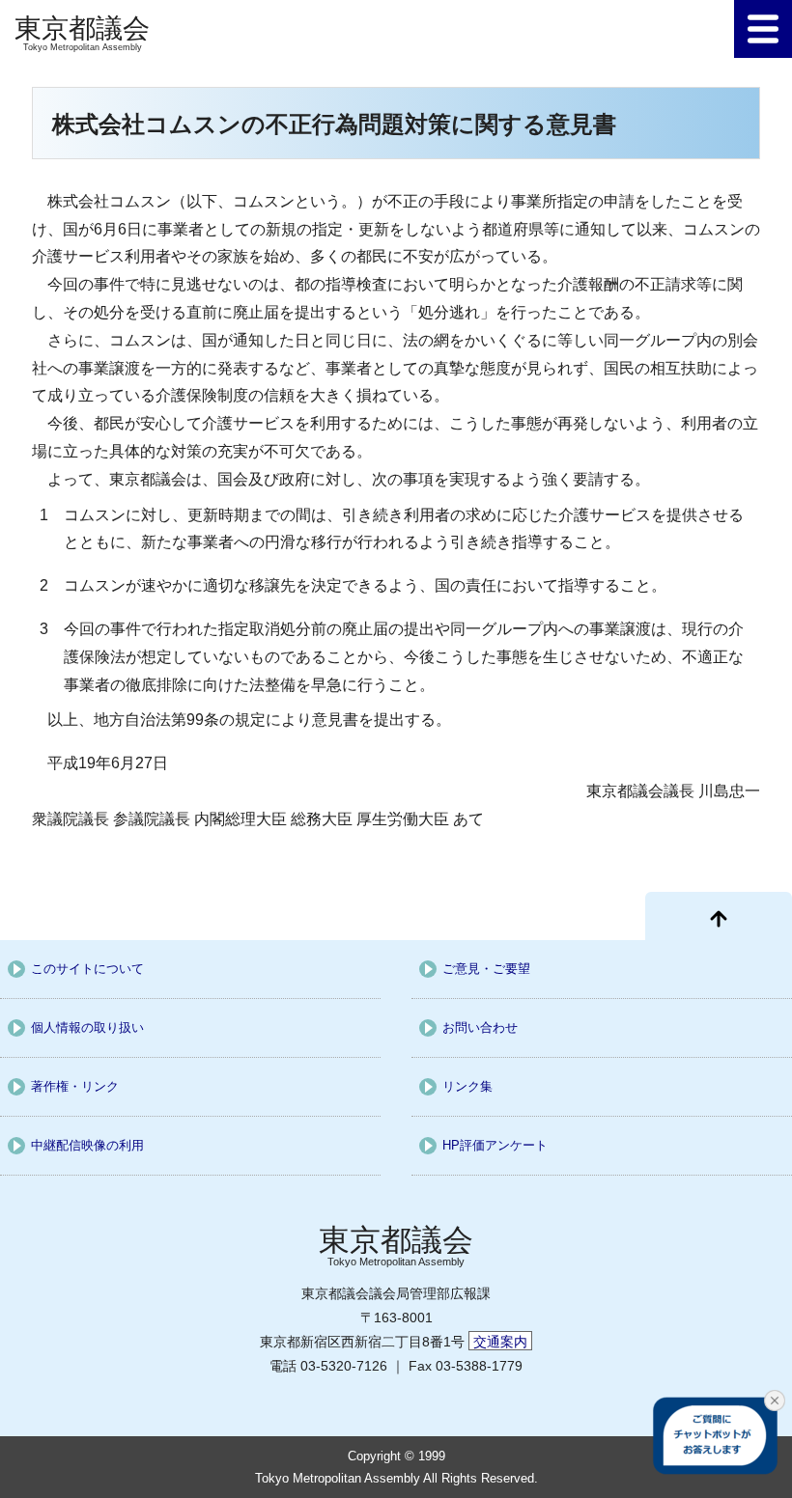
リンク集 (467, 1086)
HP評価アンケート (495, 1145)
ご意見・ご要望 (486, 968)
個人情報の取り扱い (87, 1027)
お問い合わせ (480, 1027)
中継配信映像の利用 (87, 1145)
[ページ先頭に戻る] (718, 916)
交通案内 (500, 1341)
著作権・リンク (75, 1086)
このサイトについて (87, 968)
